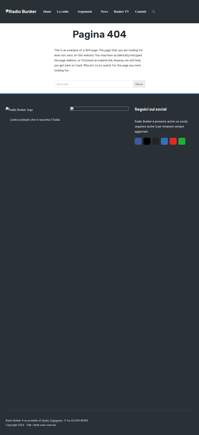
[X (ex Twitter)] (155, 141)
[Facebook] (138, 141)
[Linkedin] (164, 141)
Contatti (140, 11)
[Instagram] (146, 141)
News (104, 11)
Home (47, 11)
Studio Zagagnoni (52, 420)
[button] (154, 12)
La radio (62, 11)
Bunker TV (121, 11)
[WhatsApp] (181, 141)
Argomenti (85, 11)
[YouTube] (173, 141)
